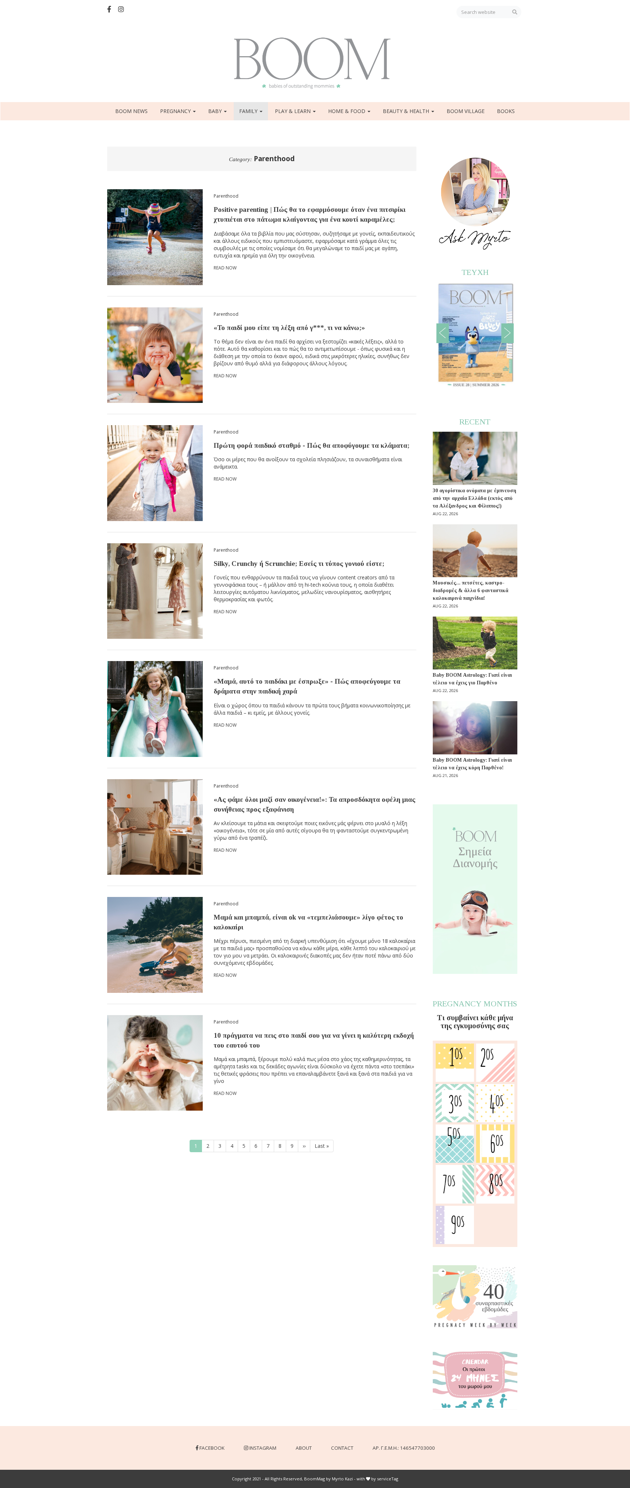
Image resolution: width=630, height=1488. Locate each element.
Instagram (262, 1448)
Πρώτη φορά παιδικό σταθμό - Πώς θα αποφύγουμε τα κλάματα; (311, 445)
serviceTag (387, 1478)
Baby (215, 111)
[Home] (315, 63)
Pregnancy (176, 111)
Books (506, 111)
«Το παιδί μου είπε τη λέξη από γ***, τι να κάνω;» (289, 327)
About (304, 1448)
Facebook (212, 1448)
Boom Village (466, 111)
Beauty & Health (407, 111)
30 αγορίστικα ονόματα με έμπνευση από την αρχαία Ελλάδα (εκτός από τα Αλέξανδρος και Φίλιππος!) (474, 498)
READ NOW (225, 268)
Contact (342, 1448)
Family (249, 111)
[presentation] (442, 333)
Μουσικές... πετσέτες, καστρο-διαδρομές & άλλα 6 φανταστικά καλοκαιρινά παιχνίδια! (470, 590)
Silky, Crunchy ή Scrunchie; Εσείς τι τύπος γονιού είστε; (299, 563)
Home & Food (347, 111)
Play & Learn (293, 111)
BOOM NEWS (131, 111)
